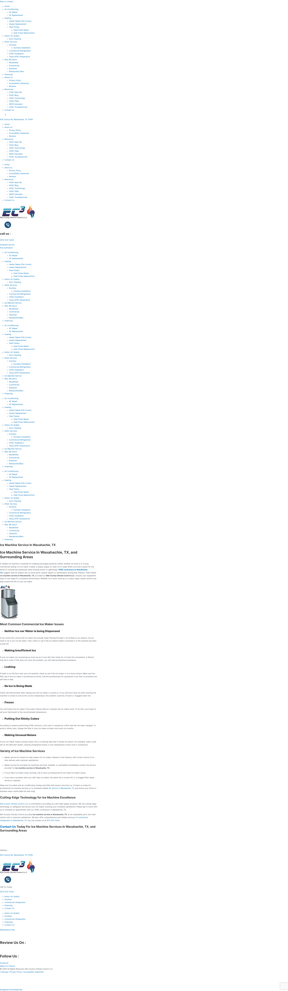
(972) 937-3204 (7, 240)
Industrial (13, 68)
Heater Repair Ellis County (20, 21)
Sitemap (4, 972)
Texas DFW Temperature (19, 56)
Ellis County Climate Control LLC (14, 804)
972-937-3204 (53, 820)
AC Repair (13, 12)
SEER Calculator (16, 104)
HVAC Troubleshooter (18, 107)
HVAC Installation (16, 54)
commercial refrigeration (15, 902)
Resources (8, 89)
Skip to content (6, 1)
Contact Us (9, 110)
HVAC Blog (13, 95)
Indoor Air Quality (11, 36)
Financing (8, 74)
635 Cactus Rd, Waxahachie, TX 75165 (16, 119)
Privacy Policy (15, 80)
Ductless (12, 45)
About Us (8, 77)
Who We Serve (10, 59)
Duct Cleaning (15, 39)
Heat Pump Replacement (24, 33)
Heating (7, 18)
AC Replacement (16, 15)
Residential (13, 62)
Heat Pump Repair (21, 30)
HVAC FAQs (14, 101)
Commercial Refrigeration (20, 51)
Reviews (12, 86)
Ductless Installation (22, 48)
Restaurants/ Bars (16, 71)
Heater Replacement (17, 24)
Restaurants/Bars (16, 318)
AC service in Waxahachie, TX (61, 788)
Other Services (10, 42)
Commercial (14, 65)
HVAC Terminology (17, 98)
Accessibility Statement (19, 83)
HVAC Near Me (15, 92)
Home (7, 6)
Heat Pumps (14, 27)
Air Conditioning (11, 9)
